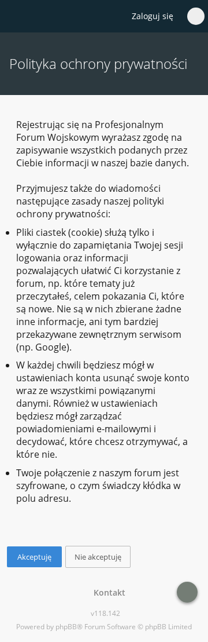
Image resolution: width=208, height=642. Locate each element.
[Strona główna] (15, 17)
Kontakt (107, 592)
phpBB (66, 627)
